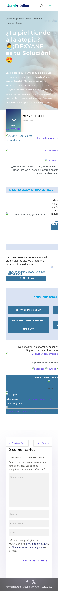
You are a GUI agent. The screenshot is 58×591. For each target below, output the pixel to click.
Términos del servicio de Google (28, 547)
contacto (13, 411)
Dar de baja (42, 411)
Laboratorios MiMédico (29, 18)
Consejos (11, 18)
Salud (19, 23)
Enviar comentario (35, 561)
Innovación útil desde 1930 (41, 399)
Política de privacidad (36, 543)
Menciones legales (27, 411)
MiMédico (38, 116)
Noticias (10, 23)
